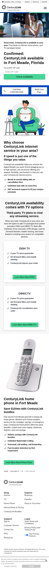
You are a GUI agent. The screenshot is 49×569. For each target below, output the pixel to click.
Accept (31, 566)
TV (5, 499)
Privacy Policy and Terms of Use (32, 529)
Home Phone (9, 503)
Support (27, 2)
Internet (7, 495)
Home (6, 471)
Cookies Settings (10, 566)
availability (14, 471)
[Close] (46, 560)
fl (22, 471)
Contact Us (8, 530)
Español (44, 2)
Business (36, 2)
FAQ (6, 534)
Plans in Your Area (32, 503)
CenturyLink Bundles (13, 512)
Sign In (7, 521)
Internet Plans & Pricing (14, 507)
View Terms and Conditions (31, 522)
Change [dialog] (18, 2)
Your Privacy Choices (34, 535)
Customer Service (11, 525)
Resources (8, 538)
